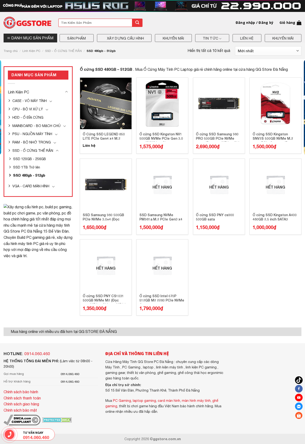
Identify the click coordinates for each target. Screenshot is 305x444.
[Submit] (137, 23)
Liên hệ (247, 38)
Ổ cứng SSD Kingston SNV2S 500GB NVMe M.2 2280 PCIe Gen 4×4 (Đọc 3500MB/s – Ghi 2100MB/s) (274, 137)
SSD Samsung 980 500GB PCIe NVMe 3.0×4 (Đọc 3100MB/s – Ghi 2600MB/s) (104, 217)
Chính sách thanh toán (22, 398)
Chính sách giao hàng (21, 404)
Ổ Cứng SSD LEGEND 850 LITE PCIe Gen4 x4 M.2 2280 (104, 137)
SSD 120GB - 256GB (29, 159)
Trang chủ (11, 51)
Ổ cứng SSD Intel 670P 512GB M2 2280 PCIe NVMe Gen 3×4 (161, 298)
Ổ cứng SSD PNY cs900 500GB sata (215, 217)
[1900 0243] (10, 434)
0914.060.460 (37, 353)
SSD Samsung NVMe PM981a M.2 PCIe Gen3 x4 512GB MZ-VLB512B (160, 217)
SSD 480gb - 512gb (29, 175)
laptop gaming (144, 400)
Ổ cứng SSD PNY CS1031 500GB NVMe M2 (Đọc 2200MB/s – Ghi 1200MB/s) (104, 298)
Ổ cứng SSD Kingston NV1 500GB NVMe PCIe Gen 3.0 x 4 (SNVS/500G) (161, 137)
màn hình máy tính (196, 400)
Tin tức (210, 38)
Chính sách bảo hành (21, 392)
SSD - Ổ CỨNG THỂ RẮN (63, 51)
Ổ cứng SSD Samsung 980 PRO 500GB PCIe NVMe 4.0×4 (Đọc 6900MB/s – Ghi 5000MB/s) (217, 137)
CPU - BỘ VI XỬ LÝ (27, 109)
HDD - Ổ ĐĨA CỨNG (27, 117)
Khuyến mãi (173, 38)
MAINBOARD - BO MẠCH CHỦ (36, 126)
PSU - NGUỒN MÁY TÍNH (32, 134)
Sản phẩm (76, 38)
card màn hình (169, 400)
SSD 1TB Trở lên (26, 167)
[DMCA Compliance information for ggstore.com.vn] (22, 419)
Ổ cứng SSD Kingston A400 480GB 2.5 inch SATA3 (275, 217)
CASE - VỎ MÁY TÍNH (29, 101)
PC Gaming (122, 400)
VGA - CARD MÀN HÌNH (30, 186)
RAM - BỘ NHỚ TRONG (31, 142)
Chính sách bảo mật (20, 410)
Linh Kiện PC (31, 51)
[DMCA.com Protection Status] (56, 419)
